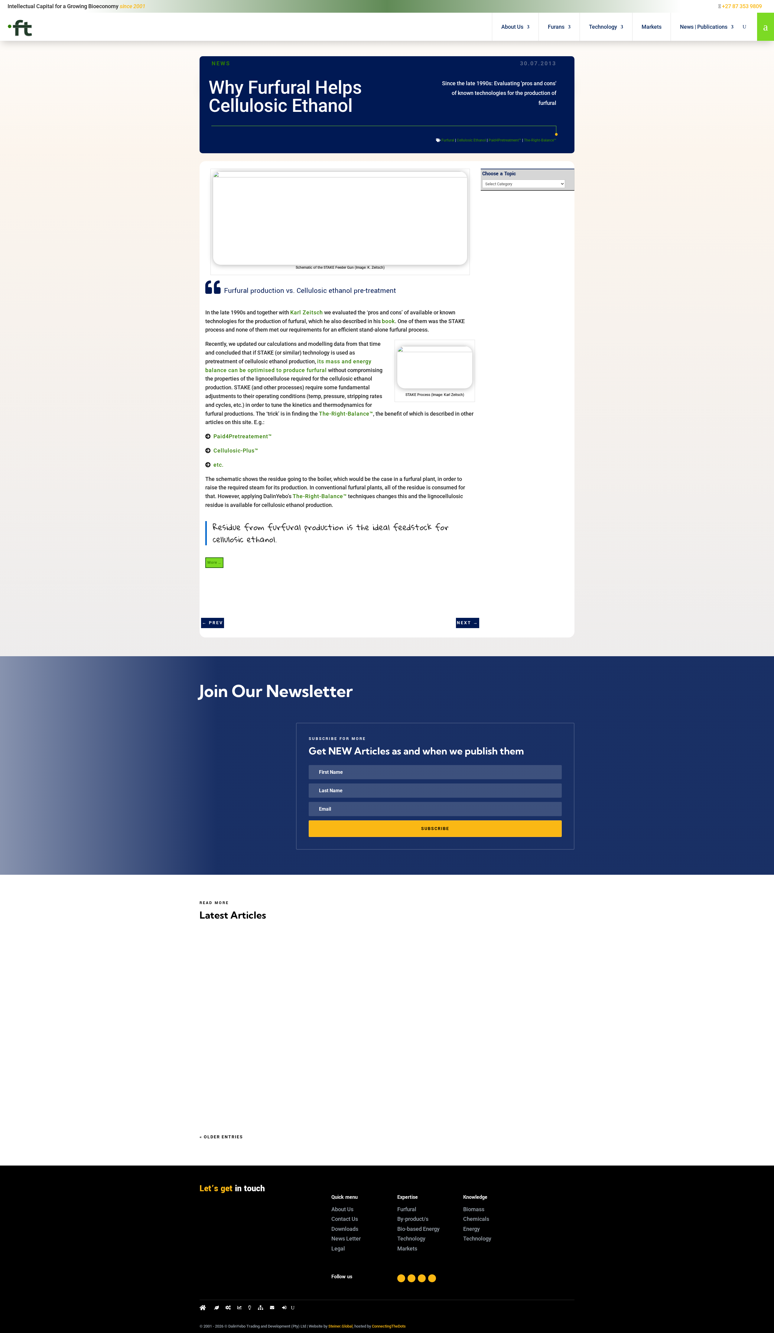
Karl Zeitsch (306, 312)
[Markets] (239, 1308)
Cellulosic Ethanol (471, 140)
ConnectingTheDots (389, 1326)
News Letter (346, 1238)
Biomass (473, 1209)
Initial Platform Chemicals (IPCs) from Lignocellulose (289, 954)
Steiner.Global (340, 1326)
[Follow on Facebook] (401, 1278)
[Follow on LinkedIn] (422, 1278)
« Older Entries (221, 1136)
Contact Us (344, 1219)
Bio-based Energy (418, 1229)
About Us (512, 27)
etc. (218, 465)
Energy (471, 1229)
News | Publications (703, 27)
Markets (652, 27)
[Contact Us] (272, 1308)
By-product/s (412, 1219)
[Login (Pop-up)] (285, 1308)
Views (282, 966)
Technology (603, 27)
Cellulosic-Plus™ (235, 450)
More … (214, 562)
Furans (556, 27)
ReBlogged (301, 966)
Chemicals (476, 1219)
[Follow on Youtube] (432, 1278)
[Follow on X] (411, 1278)
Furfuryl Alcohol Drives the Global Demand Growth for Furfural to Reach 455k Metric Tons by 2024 (361, 1084)
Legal (338, 1248)
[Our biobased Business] (216, 1308)
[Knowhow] (249, 1308)
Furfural (447, 140)
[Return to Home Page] (203, 1308)
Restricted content (234, 1014)
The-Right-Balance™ (540, 140)
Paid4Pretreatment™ (505, 140)
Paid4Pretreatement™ (242, 436)
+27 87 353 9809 (742, 6)
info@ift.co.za (231, 1236)
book (388, 321)
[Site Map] (260, 1308)
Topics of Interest (244, 966)
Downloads (344, 1229)
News (221, 63)
